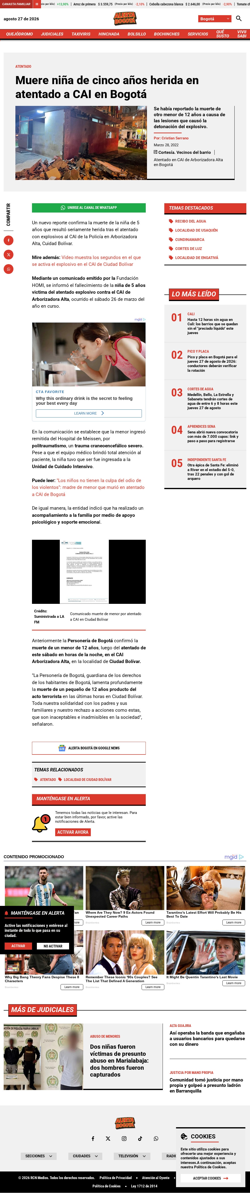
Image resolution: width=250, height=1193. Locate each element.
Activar (18, 946)
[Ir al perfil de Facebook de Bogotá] (93, 1138)
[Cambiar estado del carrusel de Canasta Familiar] (37, 4)
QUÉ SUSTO (222, 33)
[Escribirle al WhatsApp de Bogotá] (156, 1138)
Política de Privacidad (116, 1178)
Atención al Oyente (155, 1178)
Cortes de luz (188, 249)
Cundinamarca (189, 239)
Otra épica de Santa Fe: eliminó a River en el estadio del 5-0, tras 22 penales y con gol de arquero (213, 472)
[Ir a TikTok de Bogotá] (140, 1138)
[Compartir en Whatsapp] (8, 269)
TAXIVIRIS (81, 34)
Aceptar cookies (207, 1178)
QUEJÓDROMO (19, 34)
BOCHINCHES (166, 34)
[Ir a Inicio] (125, 19)
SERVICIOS (198, 34)
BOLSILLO (137, 34)
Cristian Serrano (175, 138)
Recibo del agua (190, 221)
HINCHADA (109, 34)
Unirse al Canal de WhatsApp (92, 207)
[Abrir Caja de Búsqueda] (239, 18)
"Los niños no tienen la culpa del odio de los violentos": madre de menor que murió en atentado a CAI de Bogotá (88, 487)
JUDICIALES (52, 34)
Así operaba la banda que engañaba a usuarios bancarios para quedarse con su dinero (207, 1038)
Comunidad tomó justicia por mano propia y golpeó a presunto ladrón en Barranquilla (206, 1085)
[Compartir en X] (8, 254)
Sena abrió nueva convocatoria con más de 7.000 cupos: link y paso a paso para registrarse (213, 436)
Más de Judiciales (42, 1010)
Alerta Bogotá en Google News (94, 748)
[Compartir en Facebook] (8, 240)
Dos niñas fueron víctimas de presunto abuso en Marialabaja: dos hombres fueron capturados (119, 1060)
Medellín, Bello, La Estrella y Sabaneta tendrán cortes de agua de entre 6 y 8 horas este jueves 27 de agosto (213, 401)
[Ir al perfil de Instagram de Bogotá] (124, 1138)
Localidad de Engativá (196, 258)
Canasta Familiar (16, 4)
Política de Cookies (210, 1167)
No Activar (53, 946)
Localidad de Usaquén (196, 230)
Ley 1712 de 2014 (144, 1186)
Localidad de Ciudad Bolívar (87, 779)
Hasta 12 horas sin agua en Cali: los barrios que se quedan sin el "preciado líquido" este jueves (213, 326)
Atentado (48, 779)
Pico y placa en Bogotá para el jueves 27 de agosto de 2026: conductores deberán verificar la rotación (212, 364)
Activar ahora (72, 832)
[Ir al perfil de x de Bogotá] (108, 1138)
